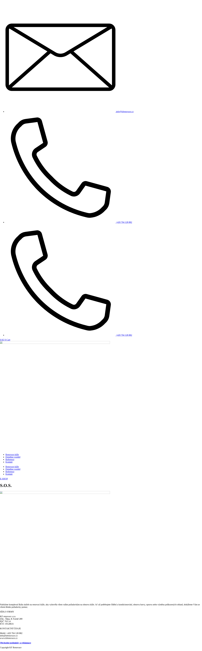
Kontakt (9, 462)
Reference (9, 459)
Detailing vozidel (12, 457)
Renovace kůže (12, 454)
